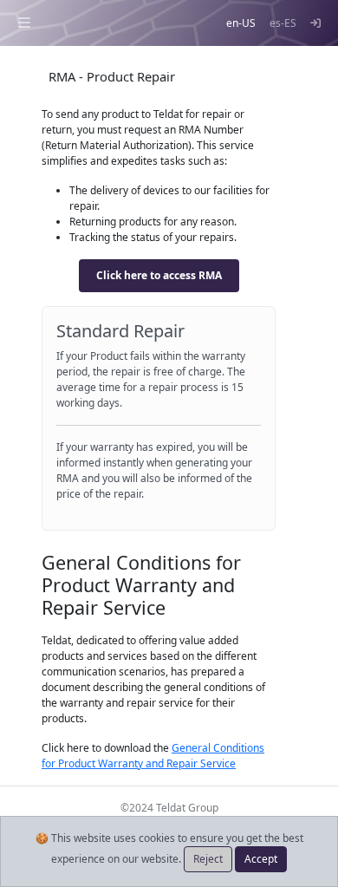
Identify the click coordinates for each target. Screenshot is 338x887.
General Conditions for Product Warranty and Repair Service (153, 755)
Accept (260, 858)
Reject (208, 858)
